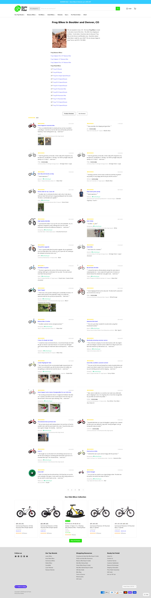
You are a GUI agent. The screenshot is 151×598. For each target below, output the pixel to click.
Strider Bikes (48, 563)
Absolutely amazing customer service (97, 340)
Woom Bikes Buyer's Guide (83, 565)
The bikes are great (43, 267)
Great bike (90, 247)
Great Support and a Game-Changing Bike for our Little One (54, 392)
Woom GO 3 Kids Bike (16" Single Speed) (96, 181)
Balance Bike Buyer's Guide (83, 561)
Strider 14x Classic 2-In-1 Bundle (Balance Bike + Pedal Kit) (99, 458)
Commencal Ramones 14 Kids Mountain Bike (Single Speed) (51, 300)
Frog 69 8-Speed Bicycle (60, 92)
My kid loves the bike (92, 267)
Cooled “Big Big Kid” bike (44, 362)
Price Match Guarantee (113, 570)
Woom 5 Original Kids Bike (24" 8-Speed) (46, 352)
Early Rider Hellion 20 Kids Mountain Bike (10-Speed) (49, 202)
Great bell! (40, 472)
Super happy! (41, 290)
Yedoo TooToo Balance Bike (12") (94, 351)
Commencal (18, 529)
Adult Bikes (51, 15)
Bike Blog (78, 572)
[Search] (118, 8)
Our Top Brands (19, 15)
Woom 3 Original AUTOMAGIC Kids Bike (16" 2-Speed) (98, 278)
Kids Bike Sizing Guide (82, 563)
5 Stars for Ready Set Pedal (45, 340)
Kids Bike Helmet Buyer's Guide (84, 567)
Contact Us (110, 558)
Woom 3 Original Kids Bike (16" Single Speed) (97, 373)
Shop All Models (75, 541)
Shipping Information (112, 567)
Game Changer (91, 472)
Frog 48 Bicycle (57, 72)
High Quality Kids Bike (44, 221)
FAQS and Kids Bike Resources (84, 558)
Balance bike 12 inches (44, 321)
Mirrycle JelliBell (41, 482)
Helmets (60, 15)
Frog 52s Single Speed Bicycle (61, 76)
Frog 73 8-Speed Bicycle (60, 102)
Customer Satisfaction (113, 563)
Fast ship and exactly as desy (46, 174)
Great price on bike (92, 451)
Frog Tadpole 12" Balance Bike (59, 59)
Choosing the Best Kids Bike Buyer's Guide (87, 556)
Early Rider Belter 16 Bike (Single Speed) (46, 231)
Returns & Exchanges (113, 565)
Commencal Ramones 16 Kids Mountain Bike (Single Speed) (51, 136)
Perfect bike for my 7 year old (46, 191)
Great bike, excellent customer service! (97, 362)
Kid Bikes (41, 15)
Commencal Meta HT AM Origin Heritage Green (48, 163)
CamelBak (48, 565)
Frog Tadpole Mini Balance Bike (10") (95, 480)
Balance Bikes (31, 15)
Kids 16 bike (90, 221)
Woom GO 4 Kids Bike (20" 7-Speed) (94, 130)
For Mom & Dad (75, 15)
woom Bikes (48, 556)
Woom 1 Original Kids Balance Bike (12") (46, 181)
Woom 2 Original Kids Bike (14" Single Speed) (47, 278)
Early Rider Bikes (49, 558)
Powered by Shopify (19, 593)
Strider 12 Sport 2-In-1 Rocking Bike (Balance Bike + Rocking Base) (75, 526)
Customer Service (111, 561)
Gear (66, 15)
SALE (85, 15)
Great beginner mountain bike (46, 125)
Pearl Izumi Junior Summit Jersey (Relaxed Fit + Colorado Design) (101, 198)
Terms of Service (80, 574)
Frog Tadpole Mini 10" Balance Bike (61, 56)
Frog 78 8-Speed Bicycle (60, 105)
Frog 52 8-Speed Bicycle (60, 79)
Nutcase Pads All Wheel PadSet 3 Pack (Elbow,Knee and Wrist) (100, 330)
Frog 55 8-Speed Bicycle (60, 82)
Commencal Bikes (50, 561)
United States (128, 586)
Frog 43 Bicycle (57, 69)
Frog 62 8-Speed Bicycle (60, 85)
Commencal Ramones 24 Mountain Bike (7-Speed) (98, 297)
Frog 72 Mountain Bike (59, 99)
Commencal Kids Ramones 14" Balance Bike (47, 257)
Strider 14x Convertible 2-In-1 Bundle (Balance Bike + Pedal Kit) (51, 373)
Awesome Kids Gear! (92, 321)
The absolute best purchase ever (47, 421)
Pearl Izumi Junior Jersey (93, 191)
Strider (67, 529)
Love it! (40, 451)
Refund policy (80, 576)
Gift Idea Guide (80, 570)
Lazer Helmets (49, 567)
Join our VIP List (111, 574)
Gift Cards (79, 579)
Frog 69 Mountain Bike (59, 95)
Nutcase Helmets (49, 570)
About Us (109, 556)
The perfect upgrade (43, 247)
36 (79, 490)
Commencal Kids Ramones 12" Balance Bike (96, 401)
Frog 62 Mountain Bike (59, 89)
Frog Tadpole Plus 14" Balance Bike (61, 62)
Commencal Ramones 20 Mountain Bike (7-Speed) (100, 526)
